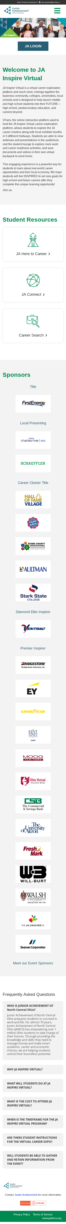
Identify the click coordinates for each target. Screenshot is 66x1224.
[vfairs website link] (33, 1204)
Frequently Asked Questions (29, 994)
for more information (49, 1194)
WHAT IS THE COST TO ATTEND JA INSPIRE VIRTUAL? (29, 1103)
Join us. (7, 190)
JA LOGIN (33, 46)
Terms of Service (42, 1214)
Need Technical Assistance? (38, 2)
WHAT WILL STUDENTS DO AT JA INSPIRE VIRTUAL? (28, 1085)
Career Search (31, 335)
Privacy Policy (22, 1214)
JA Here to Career (31, 254)
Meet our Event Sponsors (33, 963)
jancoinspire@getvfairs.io (50, 2)
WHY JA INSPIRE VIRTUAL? (25, 1069)
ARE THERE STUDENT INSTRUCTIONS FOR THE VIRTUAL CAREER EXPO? (32, 1140)
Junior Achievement (26, 1194)
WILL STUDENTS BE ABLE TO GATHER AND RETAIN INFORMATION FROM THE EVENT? (32, 1160)
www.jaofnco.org (52, 1218)
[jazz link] (16, 1186)
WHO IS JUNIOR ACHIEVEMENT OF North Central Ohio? (30, 1008)
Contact (9, 1194)
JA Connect (31, 294)
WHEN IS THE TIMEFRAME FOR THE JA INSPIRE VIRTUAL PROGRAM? (32, 1121)
